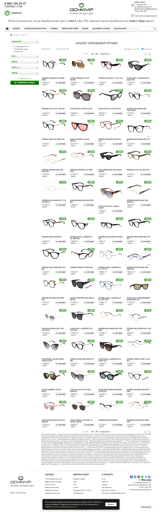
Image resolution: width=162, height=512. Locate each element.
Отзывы (105, 484)
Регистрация (21, 493)
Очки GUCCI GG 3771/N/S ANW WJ (80, 390)
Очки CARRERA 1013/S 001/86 (79, 79)
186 (96, 54)
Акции (85, 29)
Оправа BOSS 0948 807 (108, 420)
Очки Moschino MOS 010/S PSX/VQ (53, 421)
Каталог (16, 29)
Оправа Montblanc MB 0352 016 (137, 201)
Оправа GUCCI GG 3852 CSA (53, 139)
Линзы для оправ (70, 29)
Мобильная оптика (52, 487)
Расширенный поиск (24, 78)
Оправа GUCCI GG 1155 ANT (53, 109)
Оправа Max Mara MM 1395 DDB (110, 329)
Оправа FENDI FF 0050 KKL (81, 267)
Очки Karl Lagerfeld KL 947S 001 (81, 329)
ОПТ (75, 484)
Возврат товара (79, 479)
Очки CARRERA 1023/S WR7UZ (79, 140)
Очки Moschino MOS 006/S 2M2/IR (110, 171)
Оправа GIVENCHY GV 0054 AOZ (81, 171)
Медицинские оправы (21, 49)
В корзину (61, 83)
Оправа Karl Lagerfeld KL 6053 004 (81, 238)
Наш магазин (120, 29)
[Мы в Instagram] (138, 477)
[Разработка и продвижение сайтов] (146, 507)
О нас (104, 479)
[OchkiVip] (81, 6)
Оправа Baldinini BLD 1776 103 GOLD (54, 201)
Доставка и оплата (101, 29)
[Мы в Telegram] (145, 477)
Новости (105, 482)
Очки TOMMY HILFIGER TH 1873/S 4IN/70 (81, 421)
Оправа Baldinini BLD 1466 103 (139, 329)
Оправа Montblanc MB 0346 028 (52, 171)
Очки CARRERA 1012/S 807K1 (51, 390)
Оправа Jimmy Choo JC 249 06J (138, 360)
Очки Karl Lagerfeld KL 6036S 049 (109, 360)
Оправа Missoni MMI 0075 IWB (138, 390)
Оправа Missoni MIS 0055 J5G (138, 421)
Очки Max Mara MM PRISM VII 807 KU (110, 390)
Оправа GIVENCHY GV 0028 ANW (53, 79)
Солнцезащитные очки (35, 29)
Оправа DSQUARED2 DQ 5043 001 (110, 238)
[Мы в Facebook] (131, 477)
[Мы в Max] (149, 477)
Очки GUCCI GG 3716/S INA (109, 109)
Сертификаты (78, 493)
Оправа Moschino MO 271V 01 (138, 140)
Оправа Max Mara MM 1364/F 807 (136, 109)
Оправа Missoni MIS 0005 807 (53, 299)
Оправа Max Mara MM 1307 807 (53, 268)
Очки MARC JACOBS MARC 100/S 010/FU (53, 360)
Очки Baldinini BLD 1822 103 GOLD (53, 329)
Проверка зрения (51, 490)
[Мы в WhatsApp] (142, 477)
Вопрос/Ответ (81, 475)
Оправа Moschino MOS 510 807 (138, 238)
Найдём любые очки (52, 493)
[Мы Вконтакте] (135, 477)
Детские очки (19, 51)
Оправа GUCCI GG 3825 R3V (138, 170)
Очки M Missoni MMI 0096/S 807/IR (82, 299)
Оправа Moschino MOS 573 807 (82, 360)
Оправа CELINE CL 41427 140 (110, 78)
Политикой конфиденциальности (64, 506)
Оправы (54, 29)
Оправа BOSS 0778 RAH (52, 237)
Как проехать (107, 487)
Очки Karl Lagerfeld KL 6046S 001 (138, 79)
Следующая (104, 54)
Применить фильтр (26, 83)
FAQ (74, 482)
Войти (12, 493)
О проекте (107, 475)
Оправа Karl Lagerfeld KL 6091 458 (109, 299)
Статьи (76, 487)
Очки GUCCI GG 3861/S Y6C (81, 109)
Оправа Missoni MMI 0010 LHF (109, 140)
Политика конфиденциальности (114, 493)
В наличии (148, 49)
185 (92, 54)
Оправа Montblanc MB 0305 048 (137, 268)
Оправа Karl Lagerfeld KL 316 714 (109, 268)
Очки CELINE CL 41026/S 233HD (108, 207)
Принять (111, 504)
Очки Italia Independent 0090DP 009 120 (138, 299)
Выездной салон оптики (82, 490)
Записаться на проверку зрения (146, 16)
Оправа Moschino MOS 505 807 (82, 201)
